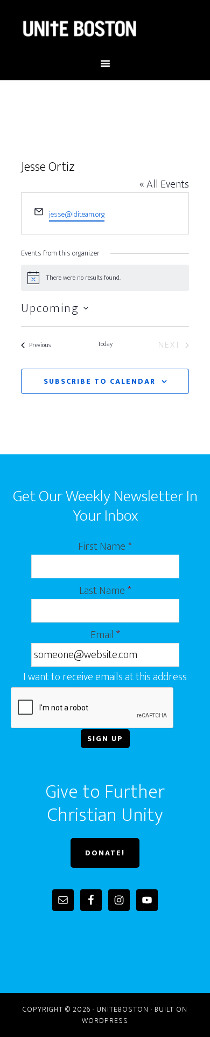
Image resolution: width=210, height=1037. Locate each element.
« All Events (164, 184)
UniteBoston (105, 28)
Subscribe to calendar (100, 381)
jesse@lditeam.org (76, 214)
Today (105, 344)
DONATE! (105, 853)
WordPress (105, 1020)
